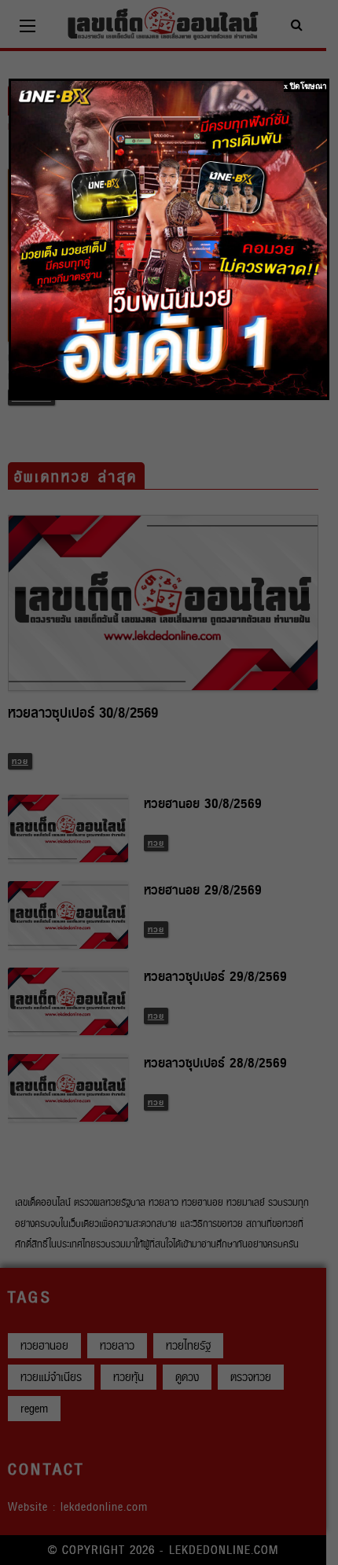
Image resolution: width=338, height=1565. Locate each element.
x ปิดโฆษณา (305, 86)
